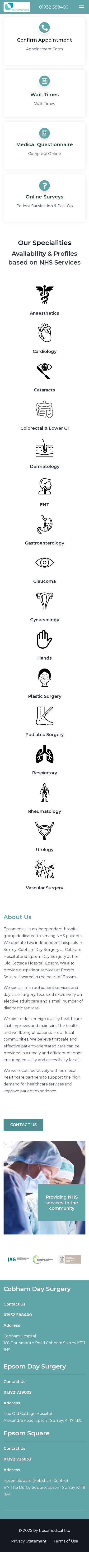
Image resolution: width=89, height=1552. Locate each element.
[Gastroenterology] (44, 524)
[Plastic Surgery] (44, 677)
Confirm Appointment (44, 40)
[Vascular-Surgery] (44, 869)
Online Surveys (44, 197)
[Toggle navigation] (81, 7)
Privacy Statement (29, 1541)
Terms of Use (65, 1541)
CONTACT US (23, 1125)
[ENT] (44, 486)
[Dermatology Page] (44, 448)
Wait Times (44, 94)
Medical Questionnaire (44, 144)
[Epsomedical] (17, 7)
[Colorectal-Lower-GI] (44, 409)
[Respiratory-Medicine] (44, 562)
